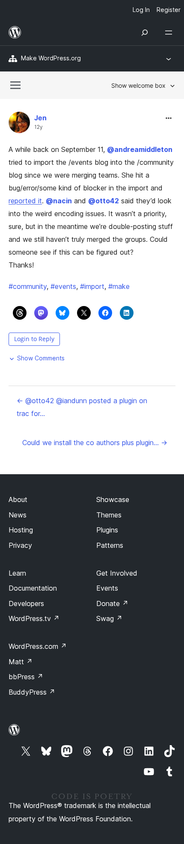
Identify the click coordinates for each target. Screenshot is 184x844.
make (119, 286)
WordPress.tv (34, 618)
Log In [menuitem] (141, 9)
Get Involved (116, 573)
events (63, 286)
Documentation (33, 588)
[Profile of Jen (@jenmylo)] (19, 124)
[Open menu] (170, 32)
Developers (26, 603)
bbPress (26, 676)
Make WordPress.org (51, 58)
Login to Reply (34, 339)
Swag (109, 618)
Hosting (21, 530)
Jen (40, 117)
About (18, 499)
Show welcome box (138, 85)
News (18, 515)
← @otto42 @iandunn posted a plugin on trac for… (82, 407)
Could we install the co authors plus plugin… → (94, 442)
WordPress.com (38, 646)
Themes (109, 515)
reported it (25, 200)
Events (107, 588)
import (92, 286)
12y (38, 127)
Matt (21, 661)
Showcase (112, 499)
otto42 (103, 200)
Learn (17, 573)
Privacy (20, 545)
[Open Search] (145, 32)
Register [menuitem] (169, 9)
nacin (59, 200)
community (28, 286)
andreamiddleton (139, 149)
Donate (112, 603)
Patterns (109, 545)
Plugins (107, 530)
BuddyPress (32, 692)
